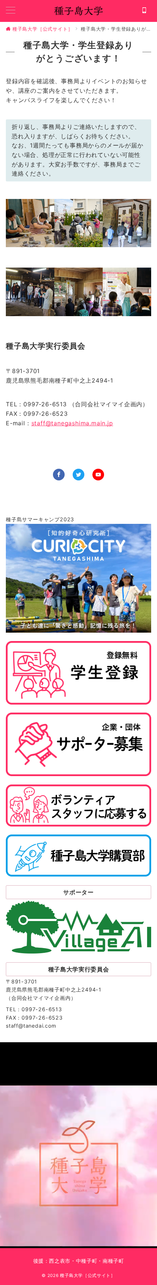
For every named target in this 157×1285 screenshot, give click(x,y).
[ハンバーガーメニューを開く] (10, 11)
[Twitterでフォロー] (78, 474)
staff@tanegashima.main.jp (72, 423)
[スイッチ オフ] (144, 11)
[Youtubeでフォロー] (98, 474)
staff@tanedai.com (31, 1026)
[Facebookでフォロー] (59, 474)
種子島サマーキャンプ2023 (40, 519)
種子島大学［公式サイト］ (87, 1275)
